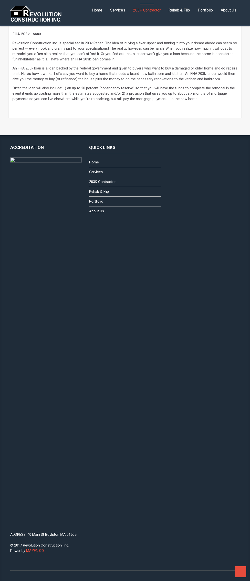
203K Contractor (147, 10)
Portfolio (205, 10)
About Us (228, 10)
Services (117, 10)
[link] (36, 14)
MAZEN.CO (35, 550)
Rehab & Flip (179, 10)
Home (97, 10)
